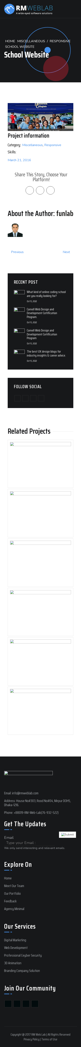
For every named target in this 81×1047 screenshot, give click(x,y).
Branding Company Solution (22, 971)
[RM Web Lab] (33, 9)
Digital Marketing (15, 940)
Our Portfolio (12, 893)
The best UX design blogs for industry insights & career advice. (46, 353)
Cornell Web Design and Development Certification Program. (42, 313)
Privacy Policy (31, 1039)
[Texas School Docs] (40, 661)
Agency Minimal (14, 909)
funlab (64, 213)
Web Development (16, 948)
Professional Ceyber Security (23, 955)
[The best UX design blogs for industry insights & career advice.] (19, 355)
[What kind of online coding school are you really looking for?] (19, 295)
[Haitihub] (40, 563)
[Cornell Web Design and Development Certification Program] (19, 334)
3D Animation (12, 963)
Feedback (10, 901)
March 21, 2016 (19, 160)
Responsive (60, 41)
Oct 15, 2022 (32, 301)
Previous (17, 252)
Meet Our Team (14, 886)
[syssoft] (40, 464)
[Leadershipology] (40, 612)
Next (67, 252)
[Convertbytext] (40, 513)
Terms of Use (49, 1039)
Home (10, 41)
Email (9, 838)
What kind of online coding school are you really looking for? (46, 293)
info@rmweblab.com (25, 793)
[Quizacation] (40, 711)
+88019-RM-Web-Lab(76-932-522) (36, 812)
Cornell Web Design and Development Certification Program (42, 334)
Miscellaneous (31, 41)
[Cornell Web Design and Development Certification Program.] (19, 312)
